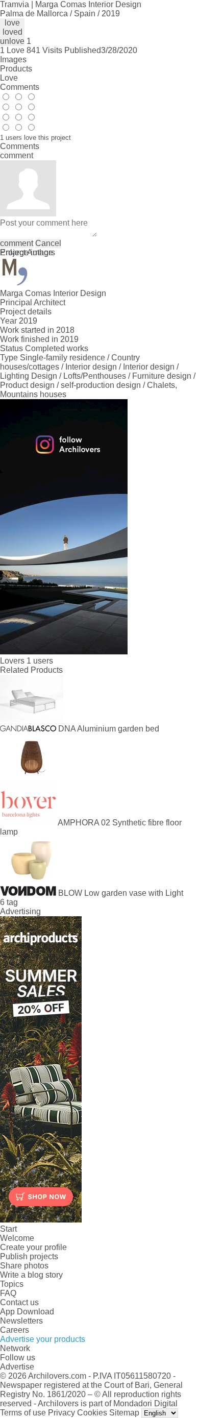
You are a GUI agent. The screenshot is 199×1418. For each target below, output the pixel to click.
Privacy (61, 1412)
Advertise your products (42, 1339)
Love (9, 78)
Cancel (48, 243)
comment (16, 243)
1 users (40, 660)
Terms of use (23, 1412)
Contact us (19, 1302)
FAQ (8, 1293)
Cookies (92, 1412)
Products (16, 68)
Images (13, 59)
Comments (19, 87)
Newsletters (21, 1320)
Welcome (17, 1238)
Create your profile (33, 1247)
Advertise (17, 1366)
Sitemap (124, 1412)
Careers (14, 1330)
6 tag (9, 902)
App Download (27, 1311)
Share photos (24, 1265)
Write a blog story (31, 1274)
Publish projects (29, 1256)
